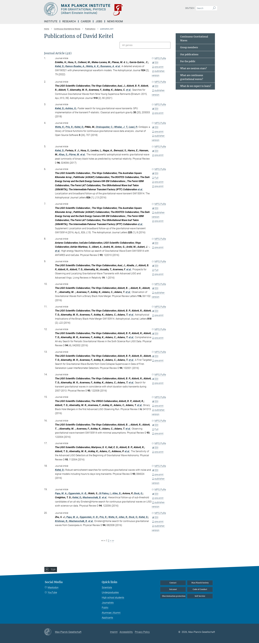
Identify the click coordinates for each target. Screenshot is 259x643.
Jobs (99, 21)
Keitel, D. (59, 66)
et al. (118, 66)
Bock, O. (138, 493)
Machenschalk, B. (92, 497)
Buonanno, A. (107, 66)
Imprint (114, 632)
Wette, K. (59, 127)
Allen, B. (116, 493)
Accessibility (126, 632)
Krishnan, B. (61, 521)
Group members (189, 47)
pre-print (159, 66)
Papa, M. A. (61, 493)
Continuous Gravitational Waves (194, 38)
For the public (187, 61)
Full (156, 177)
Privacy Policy (142, 632)
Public (105, 607)
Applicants (107, 617)
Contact (173, 583)
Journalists (108, 602)
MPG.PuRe (160, 58)
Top (53, 569)
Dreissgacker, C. (104, 127)
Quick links (109, 582)
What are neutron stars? (193, 68)
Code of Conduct (200, 589)
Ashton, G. (71, 108)
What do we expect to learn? (195, 86)
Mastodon (53, 587)
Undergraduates (110, 592)
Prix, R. (69, 127)
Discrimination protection (173, 596)
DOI (156, 62)
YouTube (52, 592)
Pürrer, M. (74, 154)
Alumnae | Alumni (111, 612)
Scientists (107, 587)
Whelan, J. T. (121, 127)
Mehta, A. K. (92, 66)
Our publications (189, 54)
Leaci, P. (133, 127)
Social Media (54, 582)
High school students (113, 597)
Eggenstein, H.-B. (77, 493)
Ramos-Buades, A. (75, 66)
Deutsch (189, 8)
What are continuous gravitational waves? (191, 77)
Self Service (200, 596)
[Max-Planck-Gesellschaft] (49, 632)
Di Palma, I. (105, 493)
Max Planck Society (200, 583)
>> (113, 540)
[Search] (214, 8)
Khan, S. (63, 154)
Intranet (173, 589)
